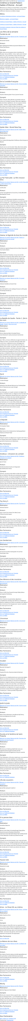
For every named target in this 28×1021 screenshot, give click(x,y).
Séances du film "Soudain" (17, 663)
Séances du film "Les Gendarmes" (19, 542)
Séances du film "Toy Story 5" (17, 503)
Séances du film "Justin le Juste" (18, 705)
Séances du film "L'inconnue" (17, 621)
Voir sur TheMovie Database (7, 77)
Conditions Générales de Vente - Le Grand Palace (12, 16)
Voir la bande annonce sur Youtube (9, 75)
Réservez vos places (5, 36)
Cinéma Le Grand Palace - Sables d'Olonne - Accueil (13, 21)
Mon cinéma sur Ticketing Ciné (8, 1018)
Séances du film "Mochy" (16, 986)
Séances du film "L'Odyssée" (17, 422)
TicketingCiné (21, 1)
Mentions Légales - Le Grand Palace (9, 19)
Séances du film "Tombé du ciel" (18, 36)
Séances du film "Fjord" (16, 376)
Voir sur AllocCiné (4, 74)
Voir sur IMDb (3, 78)
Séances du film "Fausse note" (18, 862)
